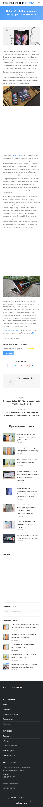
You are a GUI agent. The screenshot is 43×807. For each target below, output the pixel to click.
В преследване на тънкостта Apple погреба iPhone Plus (27, 461)
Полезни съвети (9, 755)
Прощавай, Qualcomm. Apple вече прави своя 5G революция (28, 449)
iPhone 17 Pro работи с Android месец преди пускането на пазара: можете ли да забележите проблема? (28, 509)
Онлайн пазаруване (10, 746)
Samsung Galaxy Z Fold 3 (12, 330)
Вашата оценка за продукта (13, 349)
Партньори (7, 724)
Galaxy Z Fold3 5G (17, 155)
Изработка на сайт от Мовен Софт (21, 801)
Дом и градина (8, 751)
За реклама (7, 709)
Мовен (34, 333)
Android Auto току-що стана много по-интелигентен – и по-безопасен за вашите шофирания (28, 476)
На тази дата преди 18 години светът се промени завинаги (27, 536)
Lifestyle (6, 741)
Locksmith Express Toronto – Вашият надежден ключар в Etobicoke (24, 665)
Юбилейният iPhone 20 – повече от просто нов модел (24, 646)
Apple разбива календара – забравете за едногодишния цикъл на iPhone (27, 437)
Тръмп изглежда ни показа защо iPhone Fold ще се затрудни (26, 524)
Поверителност (8, 719)
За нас (5, 704)
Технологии (7, 736)
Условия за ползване (10, 714)
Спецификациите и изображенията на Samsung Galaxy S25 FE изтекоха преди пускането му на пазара (27, 492)
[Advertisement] (21, 130)
